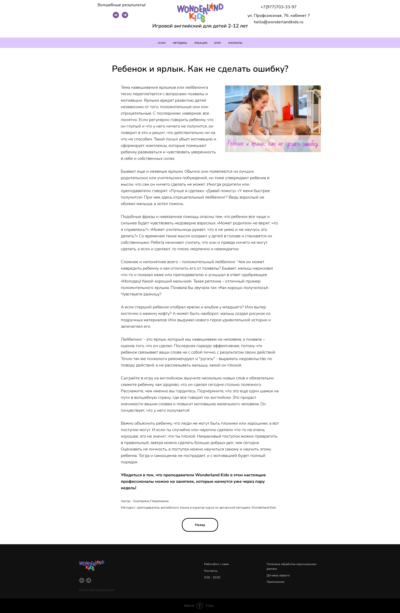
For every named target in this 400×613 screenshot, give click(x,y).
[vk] (116, 17)
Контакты (211, 571)
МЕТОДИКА (180, 43)
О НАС (162, 43)
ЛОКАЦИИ (200, 43)
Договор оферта (278, 575)
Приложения (275, 582)
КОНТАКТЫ (235, 43)
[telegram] (125, 17)
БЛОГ (217, 43)
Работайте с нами (216, 564)
